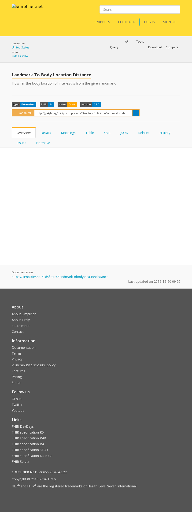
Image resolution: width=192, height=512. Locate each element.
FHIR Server (21, 461)
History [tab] (164, 132)
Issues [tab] (21, 143)
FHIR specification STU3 (30, 450)
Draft (72, 104)
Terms (17, 353)
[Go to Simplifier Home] (27, 9)
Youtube (18, 410)
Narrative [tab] (43, 143)
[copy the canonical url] (136, 112)
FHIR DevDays (23, 426)
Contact (18, 331)
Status (16, 382)
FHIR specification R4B (29, 438)
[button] (114, 47)
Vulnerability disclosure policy (33, 365)
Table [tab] (89, 132)
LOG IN (149, 22)
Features (18, 371)
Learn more (21, 325)
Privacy (17, 359)
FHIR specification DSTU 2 (32, 455)
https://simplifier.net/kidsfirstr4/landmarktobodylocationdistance (60, 277)
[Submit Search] (176, 9)
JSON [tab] (124, 132)
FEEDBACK (126, 22)
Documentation (24, 347)
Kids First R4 (20, 56)
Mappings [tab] (68, 132)
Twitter (17, 404)
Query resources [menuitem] (85, 59)
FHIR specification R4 (28, 444)
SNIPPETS (102, 22)
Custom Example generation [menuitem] (119, 54)
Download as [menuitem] (128, 59)
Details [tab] (46, 132)
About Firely (21, 320)
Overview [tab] (24, 132)
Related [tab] (144, 132)
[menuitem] (160, 59)
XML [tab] (107, 132)
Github (17, 399)
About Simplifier (24, 314)
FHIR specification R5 (28, 432)
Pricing (17, 377)
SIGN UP (169, 22)
